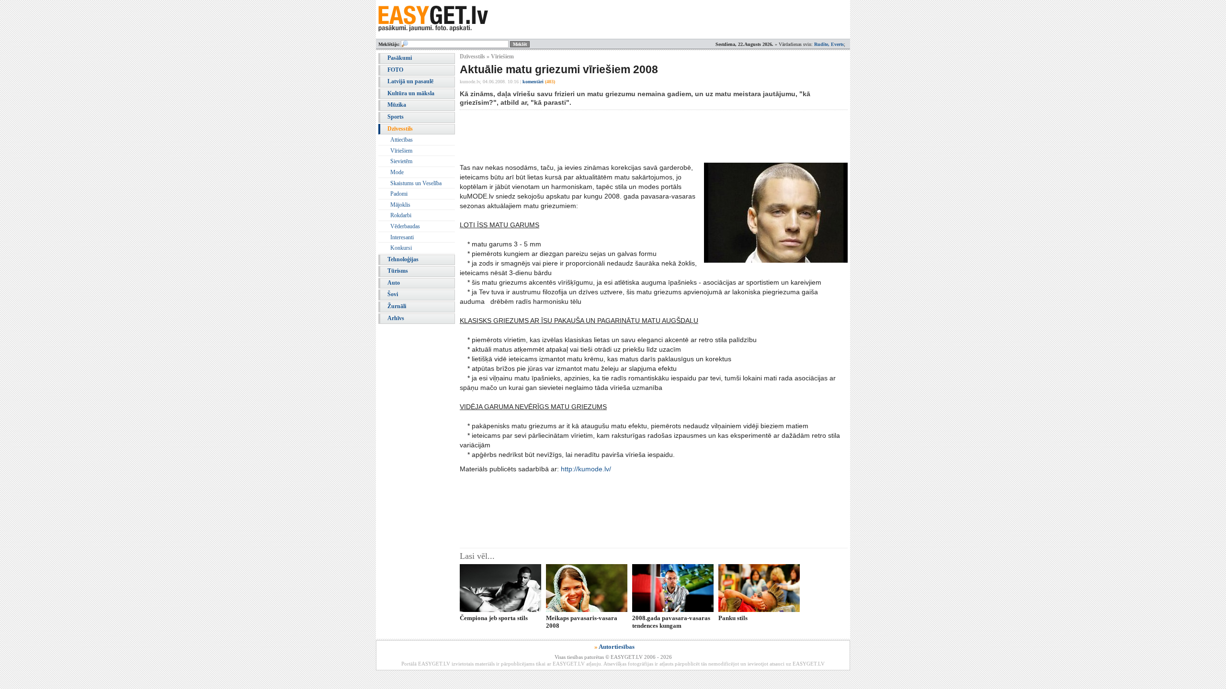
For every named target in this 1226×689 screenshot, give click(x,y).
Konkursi (401, 247)
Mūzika (396, 104)
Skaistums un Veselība (416, 183)
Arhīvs (395, 318)
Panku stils (733, 618)
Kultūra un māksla (410, 93)
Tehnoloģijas (403, 259)
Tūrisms (397, 270)
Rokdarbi (400, 215)
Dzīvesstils (400, 128)
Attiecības (401, 139)
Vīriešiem (401, 150)
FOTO (395, 70)
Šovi (392, 294)
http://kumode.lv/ (586, 469)
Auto (393, 282)
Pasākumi (399, 58)
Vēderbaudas (405, 226)
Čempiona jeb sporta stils (494, 618)
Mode (397, 172)
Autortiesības (617, 646)
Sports (395, 116)
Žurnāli (396, 306)
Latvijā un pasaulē (410, 81)
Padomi (399, 193)
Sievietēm (401, 161)
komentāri (538, 81)
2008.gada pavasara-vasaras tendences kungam (671, 621)
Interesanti (402, 237)
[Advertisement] (634, 136)
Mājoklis (400, 204)
